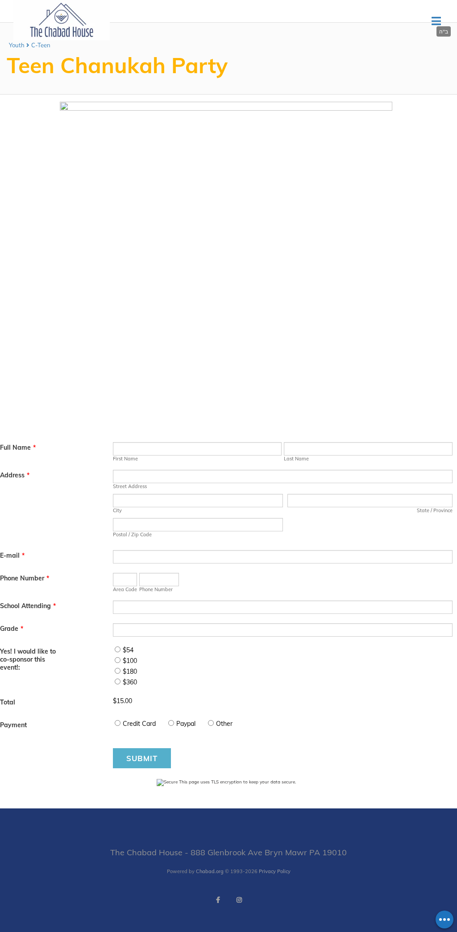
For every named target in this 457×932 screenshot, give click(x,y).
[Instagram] (239, 899)
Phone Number (24, 578)
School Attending (28, 606)
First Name (125, 459)
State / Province (435, 510)
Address (14, 475)
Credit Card (139, 724)
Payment (13, 725)
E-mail (12, 555)
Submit (142, 758)
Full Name (18, 447)
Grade (11, 629)
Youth (17, 45)
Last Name (296, 459)
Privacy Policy (275, 871)
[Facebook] (217, 899)
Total (7, 702)
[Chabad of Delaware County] (61, 38)
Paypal (185, 724)
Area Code (125, 589)
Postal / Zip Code (132, 534)
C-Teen (40, 45)
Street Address (130, 486)
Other (224, 724)
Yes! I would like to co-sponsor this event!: (28, 659)
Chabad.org (210, 871)
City (117, 510)
